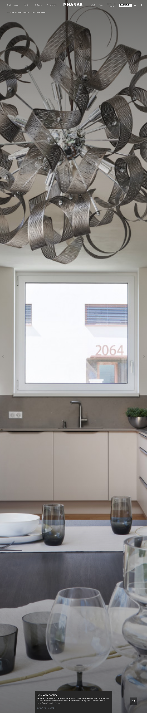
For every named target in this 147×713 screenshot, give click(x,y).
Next (143, 356)
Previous (3, 356)
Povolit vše (41, 708)
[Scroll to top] (142, 708)
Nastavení (52, 708)
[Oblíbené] (135, 5)
